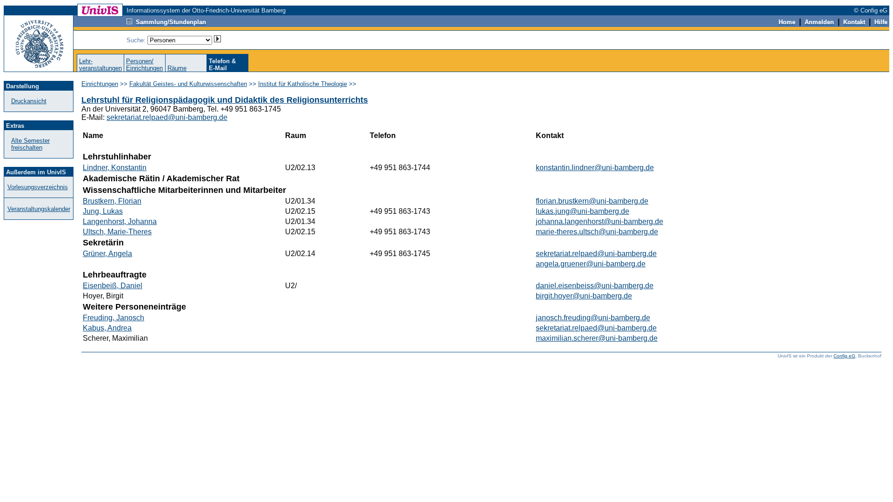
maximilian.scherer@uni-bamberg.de (597, 338)
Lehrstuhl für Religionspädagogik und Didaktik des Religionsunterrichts (224, 100)
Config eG (844, 355)
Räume (177, 68)
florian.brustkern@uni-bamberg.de (592, 201)
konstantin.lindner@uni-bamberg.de (595, 168)
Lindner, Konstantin (115, 168)
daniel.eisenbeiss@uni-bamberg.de (594, 286)
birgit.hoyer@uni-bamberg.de (584, 296)
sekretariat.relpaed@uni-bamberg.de (167, 117)
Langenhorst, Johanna (120, 221)
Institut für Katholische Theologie (302, 83)
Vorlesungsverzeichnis (37, 187)
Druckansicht (29, 101)
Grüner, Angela (107, 254)
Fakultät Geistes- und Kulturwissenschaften (188, 83)
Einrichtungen (99, 83)
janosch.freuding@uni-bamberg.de (593, 318)
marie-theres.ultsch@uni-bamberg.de (597, 232)
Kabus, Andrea (107, 328)
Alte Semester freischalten (30, 144)
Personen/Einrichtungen (144, 65)
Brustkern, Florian (112, 201)
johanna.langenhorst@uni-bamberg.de (599, 221)
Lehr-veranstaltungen (100, 65)
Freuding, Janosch (113, 318)
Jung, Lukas (103, 211)
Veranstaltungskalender (38, 208)
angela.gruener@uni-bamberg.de (591, 264)
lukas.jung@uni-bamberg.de (582, 211)
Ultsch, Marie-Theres (117, 232)
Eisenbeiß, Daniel (112, 286)
